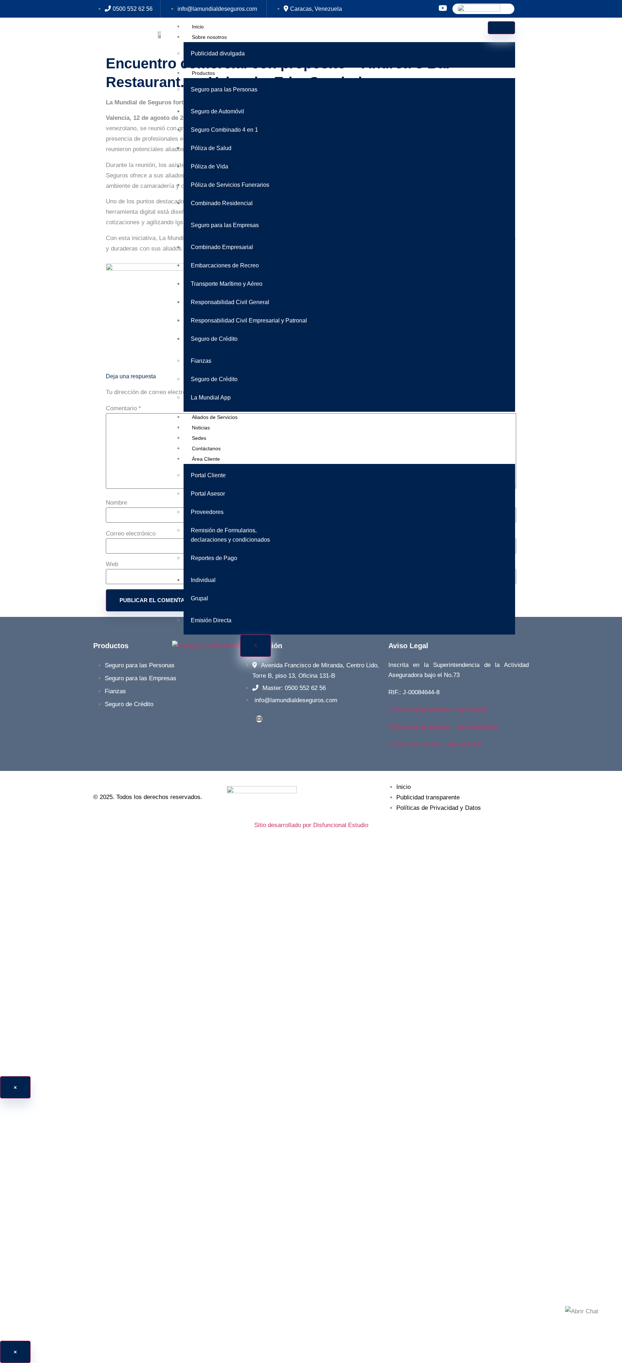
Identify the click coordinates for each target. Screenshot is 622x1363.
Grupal (199, 598)
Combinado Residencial (222, 203)
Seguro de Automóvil (217, 111)
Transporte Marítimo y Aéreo (226, 284)
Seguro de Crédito (214, 339)
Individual (203, 580)
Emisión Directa (211, 620)
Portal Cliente (208, 475)
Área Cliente (206, 459)
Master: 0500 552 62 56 (294, 688)
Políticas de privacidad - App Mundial (438, 709)
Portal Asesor (208, 494)
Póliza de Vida (209, 166)
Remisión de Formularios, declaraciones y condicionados (230, 535)
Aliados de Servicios (215, 417)
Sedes (199, 438)
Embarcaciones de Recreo (225, 265)
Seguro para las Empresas (225, 225)
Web (112, 564)
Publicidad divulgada (218, 53)
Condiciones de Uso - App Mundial (434, 744)
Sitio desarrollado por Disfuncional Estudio (311, 825)
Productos (203, 73)
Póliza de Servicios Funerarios (230, 185)
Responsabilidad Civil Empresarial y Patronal (249, 320)
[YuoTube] (442, 8)
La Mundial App (211, 397)
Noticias (201, 427)
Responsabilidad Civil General (230, 302)
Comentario (123, 408)
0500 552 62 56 (133, 9)
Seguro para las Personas (224, 89)
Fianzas (201, 361)
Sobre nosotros (209, 37)
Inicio (198, 27)
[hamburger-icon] (501, 27)
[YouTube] (259, 719)
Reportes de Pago (214, 558)
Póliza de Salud (211, 148)
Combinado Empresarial (222, 247)
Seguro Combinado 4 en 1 (224, 130)
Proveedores (207, 512)
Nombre (116, 503)
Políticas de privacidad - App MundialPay (443, 726)
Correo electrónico (131, 534)
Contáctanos (206, 448)
